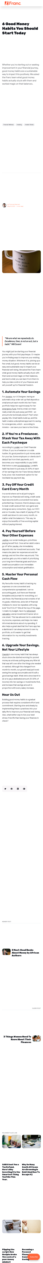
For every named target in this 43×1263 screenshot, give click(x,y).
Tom (29, 509)
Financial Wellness (8, 124)
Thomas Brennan (14, 204)
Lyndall (16, 447)
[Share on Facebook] (11, 789)
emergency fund (9, 409)
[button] (36, 3)
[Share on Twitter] (5, 789)
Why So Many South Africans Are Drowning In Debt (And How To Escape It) (31, 1169)
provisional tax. (23, 465)
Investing (19, 124)
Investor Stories (29, 124)
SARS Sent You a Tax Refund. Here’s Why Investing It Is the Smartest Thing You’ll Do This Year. (11, 1172)
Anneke (9, 396)
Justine (5, 540)
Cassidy (5, 654)
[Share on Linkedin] (18, 789)
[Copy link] (24, 789)
